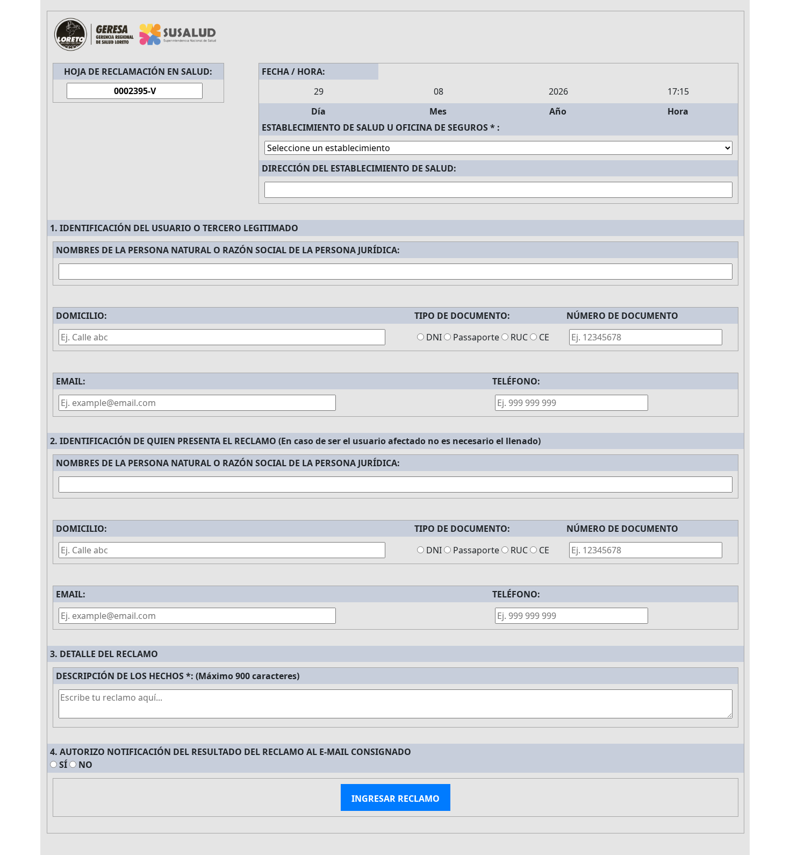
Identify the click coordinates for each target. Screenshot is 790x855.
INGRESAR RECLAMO (395, 798)
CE (544, 337)
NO (85, 765)
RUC (519, 337)
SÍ (63, 765)
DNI (434, 337)
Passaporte (476, 337)
